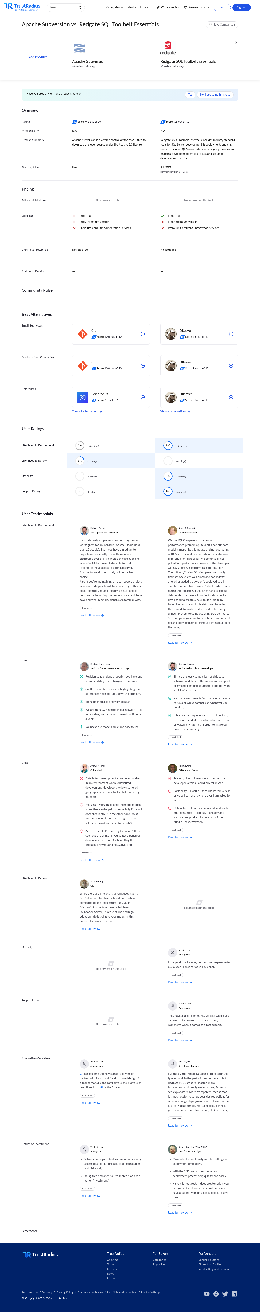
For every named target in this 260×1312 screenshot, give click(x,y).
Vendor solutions (138, 7)
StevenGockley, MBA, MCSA (193, 1147)
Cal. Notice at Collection (122, 1292)
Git (81, 1073)
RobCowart (185, 766)
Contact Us (113, 1278)
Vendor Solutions (209, 1260)
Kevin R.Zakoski (187, 528)
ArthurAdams (97, 766)
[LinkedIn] (234, 1294)
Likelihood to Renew (34, 460)
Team (110, 1264)
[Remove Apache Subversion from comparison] (148, 42)
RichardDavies (97, 528)
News (110, 1273)
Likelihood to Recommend (38, 445)
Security (47, 1292)
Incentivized (87, 608)
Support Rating (31, 491)
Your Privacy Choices (90, 1292)
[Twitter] (225, 1294)
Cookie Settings (150, 1292)
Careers (112, 1269)
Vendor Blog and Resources (215, 1269)
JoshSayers (184, 1061)
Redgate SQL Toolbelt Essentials (188, 62)
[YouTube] (207, 1294)
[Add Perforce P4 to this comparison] (142, 397)
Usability (27, 476)
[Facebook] (216, 1294)
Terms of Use (30, 1292)
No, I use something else (215, 94)
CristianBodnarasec (100, 664)
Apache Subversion (89, 62)
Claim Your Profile (210, 1264)
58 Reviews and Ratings (84, 66)
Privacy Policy (64, 1292)
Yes (190, 94)
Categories (113, 7)
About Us (112, 1260)
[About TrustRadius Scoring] (75, 122)
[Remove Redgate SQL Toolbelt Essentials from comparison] (236, 42)
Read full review (90, 615)
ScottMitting (96, 881)
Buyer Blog (159, 1264)
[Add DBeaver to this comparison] (231, 334)
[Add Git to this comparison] (142, 334)
